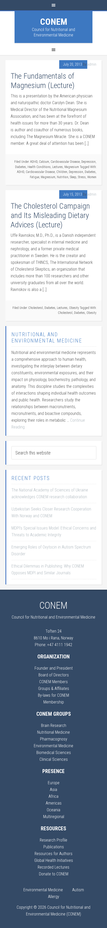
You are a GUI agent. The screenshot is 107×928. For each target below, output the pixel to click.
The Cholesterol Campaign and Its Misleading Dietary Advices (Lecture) (50, 215)
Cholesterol (35, 308)
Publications (53, 846)
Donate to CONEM (53, 873)
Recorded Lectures (53, 867)
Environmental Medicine (53, 745)
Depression (88, 162)
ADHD (33, 162)
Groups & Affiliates (53, 688)
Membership (53, 702)
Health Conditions (39, 167)
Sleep (73, 177)
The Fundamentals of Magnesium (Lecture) (43, 80)
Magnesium (71, 167)
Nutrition (62, 177)
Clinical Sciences (53, 759)
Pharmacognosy (53, 739)
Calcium (44, 162)
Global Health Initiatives (53, 860)
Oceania (53, 809)
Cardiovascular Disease (65, 162)
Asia (53, 789)
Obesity (74, 308)
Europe (53, 782)
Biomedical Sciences (53, 752)
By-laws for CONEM (53, 695)
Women (91, 177)
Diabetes (20, 167)
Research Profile (53, 840)
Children (61, 172)
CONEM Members (53, 681)
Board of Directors (53, 674)
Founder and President (54, 668)
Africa (53, 796)
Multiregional (53, 816)
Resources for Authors (53, 853)
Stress (82, 177)
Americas (54, 803)
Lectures (57, 167)
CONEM (53, 21)
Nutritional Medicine (53, 732)
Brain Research (53, 725)
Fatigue (34, 177)
